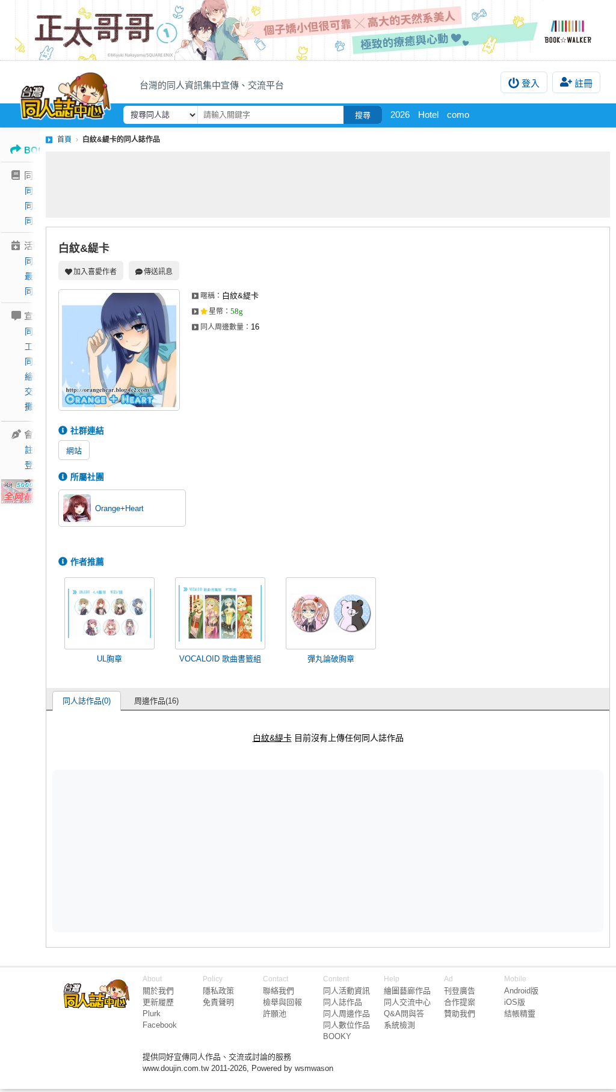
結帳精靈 (519, 1013)
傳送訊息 (158, 272)
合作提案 (459, 1002)
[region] (234, 850)
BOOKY (337, 1036)
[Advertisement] (328, 185)
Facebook (160, 1024)
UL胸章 (109, 658)
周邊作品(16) (156, 700)
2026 (400, 114)
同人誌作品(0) (87, 700)
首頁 (64, 139)
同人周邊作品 (346, 1013)
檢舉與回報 (282, 1002)
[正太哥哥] (308, 30)
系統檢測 (399, 1024)
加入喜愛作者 (95, 272)
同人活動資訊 (346, 990)
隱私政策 (218, 990)
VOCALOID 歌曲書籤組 (220, 658)
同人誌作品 (342, 1002)
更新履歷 (158, 1002)
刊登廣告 (459, 990)
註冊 (583, 83)
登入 (531, 83)
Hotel (428, 114)
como (458, 114)
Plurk (152, 1013)
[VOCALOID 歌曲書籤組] (220, 613)
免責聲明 (218, 1002)
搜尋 (363, 115)
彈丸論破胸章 (330, 658)
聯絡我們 (278, 990)
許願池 (274, 1013)
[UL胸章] (109, 613)
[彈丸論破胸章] (331, 613)
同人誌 (37, 190)
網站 (74, 450)
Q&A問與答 (404, 1013)
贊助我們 (459, 1013)
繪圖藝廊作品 (407, 990)
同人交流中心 (407, 1002)
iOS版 (514, 1002)
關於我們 (158, 990)
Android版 (521, 990)
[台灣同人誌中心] (65, 93)
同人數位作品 (346, 1024)
